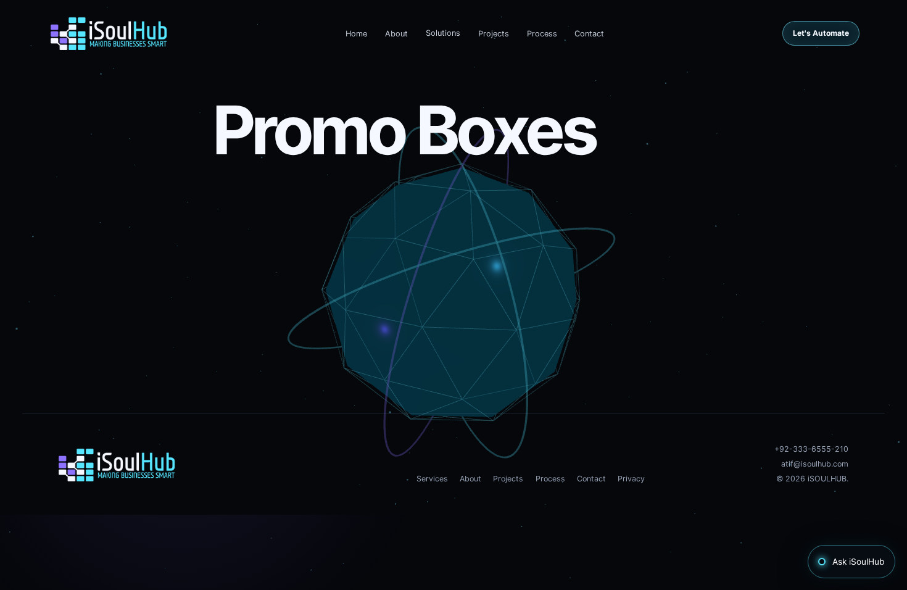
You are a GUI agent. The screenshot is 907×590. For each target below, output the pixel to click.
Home (356, 33)
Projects (493, 33)
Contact (589, 33)
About (396, 33)
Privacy (631, 478)
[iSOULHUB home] (109, 33)
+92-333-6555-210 (811, 449)
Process (542, 33)
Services (432, 478)
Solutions (443, 33)
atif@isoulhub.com (814, 463)
